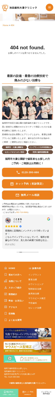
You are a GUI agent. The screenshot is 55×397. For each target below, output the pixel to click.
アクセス (12, 307)
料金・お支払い (16, 300)
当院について (15, 281)
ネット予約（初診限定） (30, 183)
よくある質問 (15, 320)
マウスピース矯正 (37, 298)
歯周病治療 (33, 293)
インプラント (34, 275)
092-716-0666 (22, 212)
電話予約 (9, 393)
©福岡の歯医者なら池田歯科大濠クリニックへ (27, 383)
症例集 (11, 313)
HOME (11, 268)
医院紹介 (12, 294)
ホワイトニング (36, 284)
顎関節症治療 (34, 289)
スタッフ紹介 (15, 287)
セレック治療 (34, 308)
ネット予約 (28, 393)
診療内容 (36, 268)
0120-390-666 (30, 172)
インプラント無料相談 (46, 393)
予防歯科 (32, 303)
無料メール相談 (30, 194)
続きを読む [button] (10, 244)
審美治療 (32, 279)
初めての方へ (15, 275)
